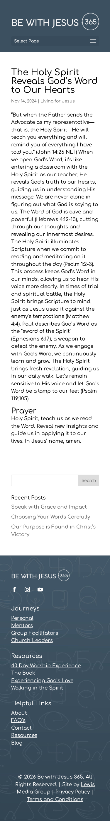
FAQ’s (18, 720)
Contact (21, 728)
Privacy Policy (72, 792)
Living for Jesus (57, 101)
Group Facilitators (34, 633)
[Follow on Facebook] (14, 589)
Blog (16, 743)
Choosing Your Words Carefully (50, 517)
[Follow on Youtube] (40, 589)
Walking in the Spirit (37, 688)
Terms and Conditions (55, 799)
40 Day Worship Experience (46, 665)
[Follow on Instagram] (27, 589)
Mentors (22, 625)
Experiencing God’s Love (42, 680)
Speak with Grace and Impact (49, 507)
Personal (22, 618)
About (19, 713)
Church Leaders (32, 640)
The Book (23, 673)
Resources (24, 735)
